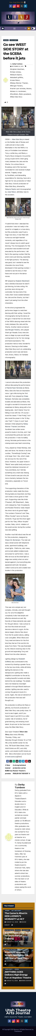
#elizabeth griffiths (16, 77)
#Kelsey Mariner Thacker (19, 83)
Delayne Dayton (10, 189)
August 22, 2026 (12, 922)
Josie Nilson (11, 192)
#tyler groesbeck (25, 94)
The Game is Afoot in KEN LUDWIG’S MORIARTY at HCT (16, 916)
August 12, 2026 (12, 961)
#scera (28, 88)
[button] (25, 28)
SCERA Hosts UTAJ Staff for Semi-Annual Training (17, 935)
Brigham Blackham (22, 281)
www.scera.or (12, 757)
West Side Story (17, 139)
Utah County (13, 40)
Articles (17, 930)
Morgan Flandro (14, 330)
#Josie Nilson (15, 80)
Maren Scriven (26, 980)
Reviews (6, 40)
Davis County (9, 969)
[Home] (2, 28)
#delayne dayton (16, 75)
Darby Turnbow (17, 64)
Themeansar (18, 1031)
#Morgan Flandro (16, 86)
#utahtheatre (9, 930)
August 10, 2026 (12, 980)
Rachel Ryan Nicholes (14, 388)
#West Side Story (16, 97)
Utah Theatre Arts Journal (18, 1011)
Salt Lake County (16, 910)
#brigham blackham (17, 69)
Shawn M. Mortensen (12, 540)
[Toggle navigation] (14, 28)
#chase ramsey (15, 72)
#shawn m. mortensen (18, 91)
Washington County (11, 949)
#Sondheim (14, 94)
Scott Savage (26, 941)
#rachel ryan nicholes (17, 88)
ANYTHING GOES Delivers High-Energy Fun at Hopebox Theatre (18, 975)
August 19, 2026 (12, 941)
